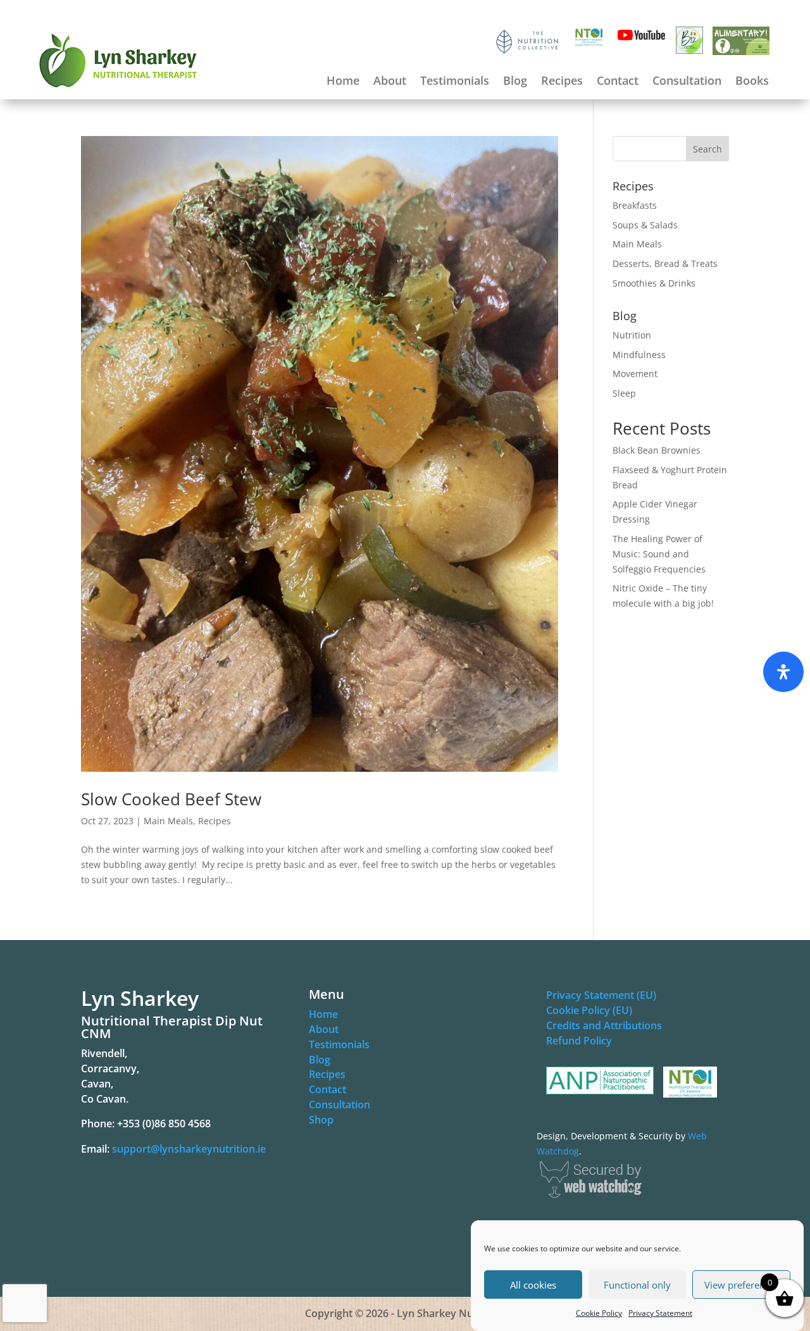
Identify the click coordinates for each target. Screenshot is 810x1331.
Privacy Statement (660, 1313)
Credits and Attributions (604, 1025)
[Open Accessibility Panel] (783, 672)
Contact (618, 82)
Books (752, 82)
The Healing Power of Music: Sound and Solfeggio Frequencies (659, 554)
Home (343, 82)
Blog (515, 82)
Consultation (686, 82)
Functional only (637, 1284)
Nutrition (632, 335)
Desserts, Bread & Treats (665, 263)
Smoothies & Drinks (654, 283)
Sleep (624, 393)
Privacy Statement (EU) (601, 995)
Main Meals (168, 821)
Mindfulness (639, 355)
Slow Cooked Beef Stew (171, 799)
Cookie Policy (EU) (589, 1010)
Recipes (562, 82)
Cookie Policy (599, 1313)
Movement (635, 374)
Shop (321, 1120)
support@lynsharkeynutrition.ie (189, 1149)
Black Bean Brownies (657, 450)
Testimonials (454, 82)
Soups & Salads (645, 225)
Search (707, 149)
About (389, 82)
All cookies (533, 1284)
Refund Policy (579, 1041)
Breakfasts (635, 205)
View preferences (741, 1284)
